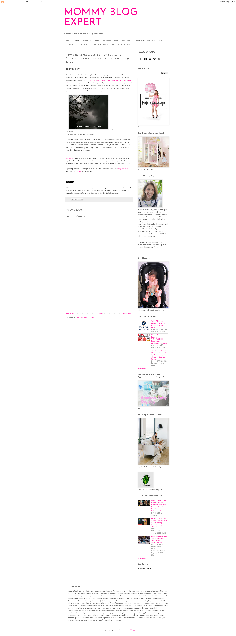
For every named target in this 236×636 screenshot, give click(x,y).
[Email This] (72, 199)
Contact (76, 41)
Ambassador (70, 44)
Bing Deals (69, 158)
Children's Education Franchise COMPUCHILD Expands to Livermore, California (159, 339)
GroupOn (93, 80)
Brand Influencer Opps (100, 44)
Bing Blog (78, 171)
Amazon (76, 83)
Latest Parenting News (110, 41)
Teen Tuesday (126, 41)
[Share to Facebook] (79, 199)
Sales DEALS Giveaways (90, 41)
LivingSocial (101, 80)
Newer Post (70, 314)
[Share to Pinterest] (82, 199)
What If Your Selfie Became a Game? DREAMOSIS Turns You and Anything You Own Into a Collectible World (158, 506)
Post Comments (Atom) (85, 318)
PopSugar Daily (121, 80)
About (68, 41)
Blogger (133, 630)
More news (142, 368)
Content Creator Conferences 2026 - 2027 (149, 41)
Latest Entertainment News (121, 44)
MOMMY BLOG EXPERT (100, 17)
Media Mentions (83, 44)
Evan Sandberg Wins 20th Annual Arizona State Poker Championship (159, 540)
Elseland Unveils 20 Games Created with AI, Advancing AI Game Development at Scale (159, 523)
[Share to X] (77, 199)
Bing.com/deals (123, 168)
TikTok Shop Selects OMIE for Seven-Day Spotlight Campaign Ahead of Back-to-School (159, 355)
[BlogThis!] (75, 199)
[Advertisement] (99, 292)
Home (99, 314)
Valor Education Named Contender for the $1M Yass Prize (158, 324)
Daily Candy (111, 80)
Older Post (127, 314)
